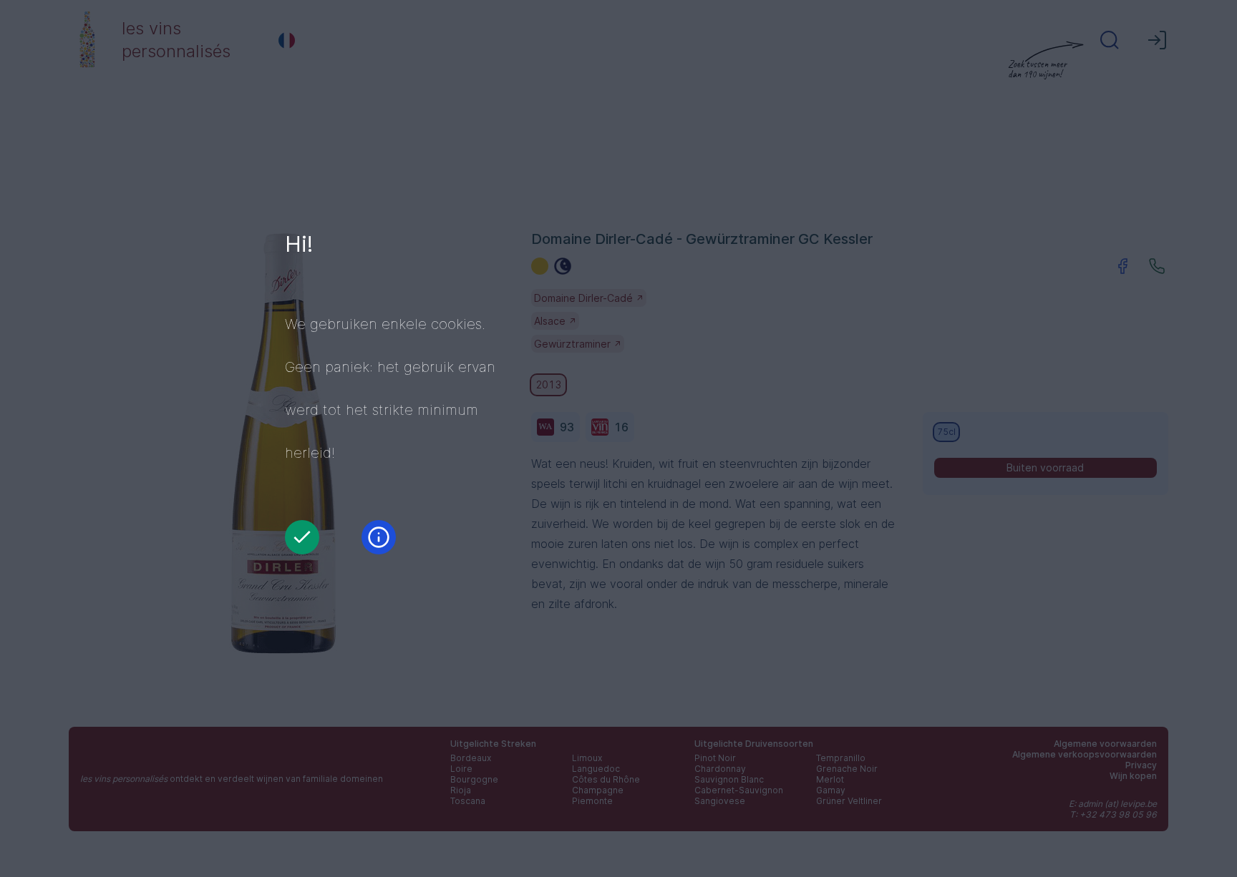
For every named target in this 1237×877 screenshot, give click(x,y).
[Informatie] (379, 537)
